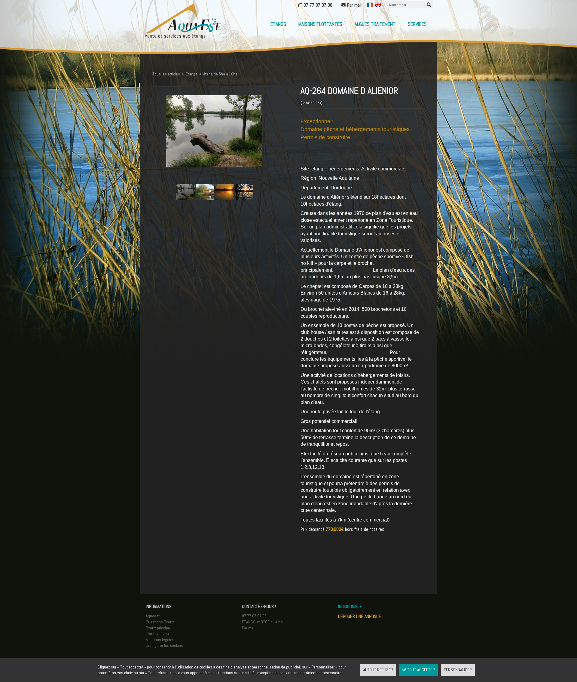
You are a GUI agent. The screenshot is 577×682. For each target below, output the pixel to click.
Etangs (278, 24)
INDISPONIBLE (350, 606)
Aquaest (153, 616)
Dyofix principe (158, 628)
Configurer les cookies (164, 645)
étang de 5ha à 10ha (220, 74)
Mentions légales (160, 639)
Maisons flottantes (320, 24)
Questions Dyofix (160, 622)
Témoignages (157, 633)
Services (417, 24)
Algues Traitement (375, 24)
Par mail (248, 628)
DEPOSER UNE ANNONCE (359, 616)
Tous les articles (166, 74)
